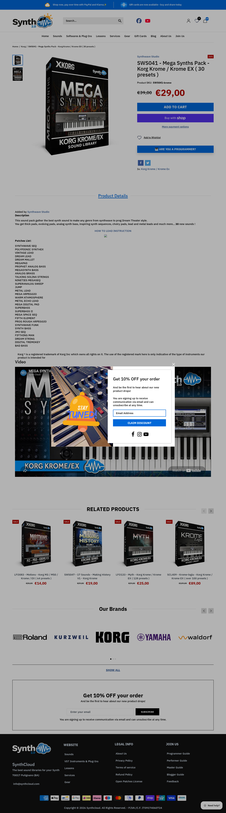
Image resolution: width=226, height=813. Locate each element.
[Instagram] (139, 434)
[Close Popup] (173, 364)
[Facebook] (133, 434)
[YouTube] (146, 434)
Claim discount (139, 422)
